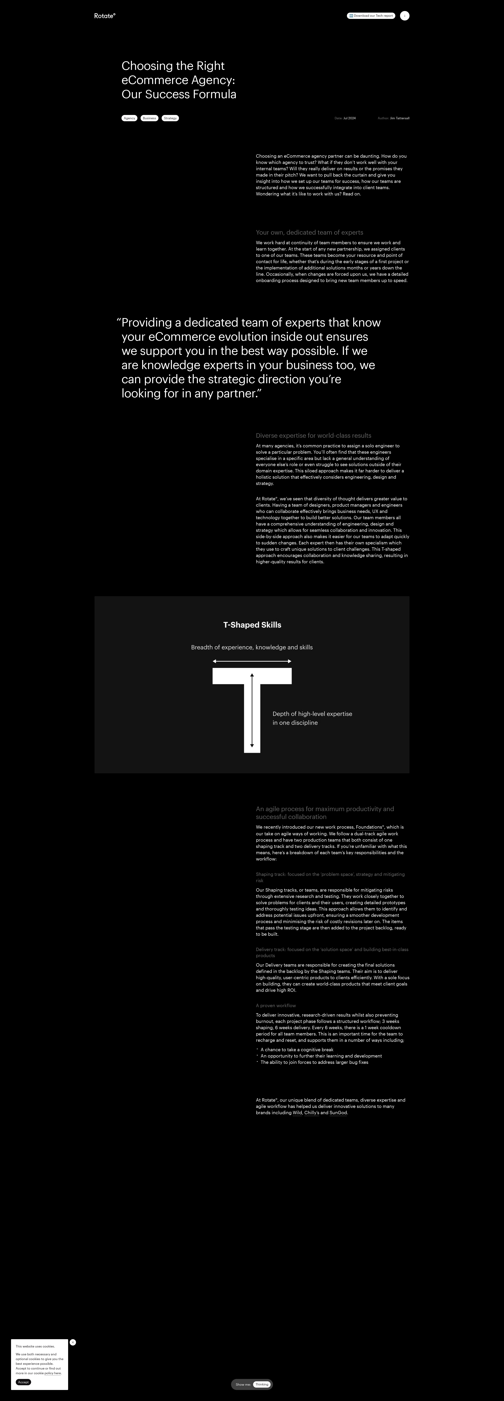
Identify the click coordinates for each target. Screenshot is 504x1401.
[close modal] (73, 1342)
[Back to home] (105, 15)
